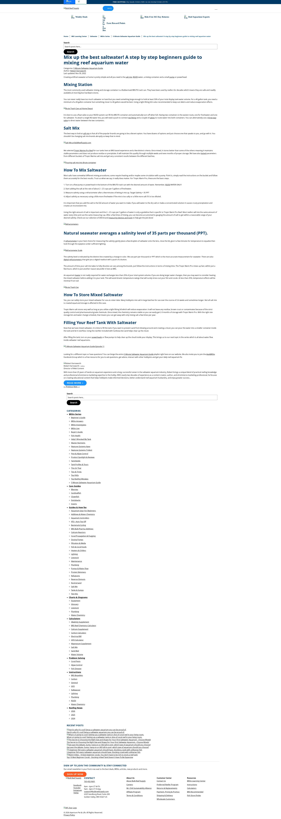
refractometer (71, 241)
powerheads (97, 337)
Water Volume (77, 654)
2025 (73, 715)
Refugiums (75, 576)
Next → (77, 386)
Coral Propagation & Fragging (83, 536)
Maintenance (76, 561)
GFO (73, 686)
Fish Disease (76, 668)
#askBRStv (210, 354)
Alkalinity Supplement (80, 622)
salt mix (129, 77)
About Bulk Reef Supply (136, 781)
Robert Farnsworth (78, 71)
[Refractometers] (71, 224)
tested (203, 153)
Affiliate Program (133, 792)
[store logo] (73, 8)
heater (77, 275)
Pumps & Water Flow (79, 568)
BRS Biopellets (77, 675)
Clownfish (75, 496)
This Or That (76, 468)
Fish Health (75, 435)
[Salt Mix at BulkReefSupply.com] (77, 143)
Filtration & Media (78, 543)
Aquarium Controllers (80, 518)
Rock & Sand (76, 583)
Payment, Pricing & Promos (168, 792)
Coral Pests (75, 661)
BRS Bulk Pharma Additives (82, 529)
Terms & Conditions (134, 795)
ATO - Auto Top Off (78, 521)
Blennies (74, 489)
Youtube (76, 788)
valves (152, 118)
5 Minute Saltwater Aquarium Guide (127, 36)
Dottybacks (75, 500)
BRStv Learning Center (196, 781)
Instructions (192, 784)
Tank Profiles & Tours (79, 464)
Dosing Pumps (77, 539)
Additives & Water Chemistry (83, 514)
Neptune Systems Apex (80, 446)
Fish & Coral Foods (78, 547)
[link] (211, 8)
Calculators (191, 788)
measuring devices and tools (120, 218)
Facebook (77, 785)
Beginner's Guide (78, 417)
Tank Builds (75, 461)
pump (171, 77)
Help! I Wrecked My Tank (81, 439)
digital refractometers (73, 259)
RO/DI (135, 77)
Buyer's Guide (77, 432)
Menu (109, 8)
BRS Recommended (195, 792)
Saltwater (94, 36)
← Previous (69, 386)
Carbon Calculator (78, 633)
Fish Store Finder (194, 795)
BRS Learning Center (79, 36)
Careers (129, 784)
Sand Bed (75, 651)
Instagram (77, 790)
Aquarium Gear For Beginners (83, 510)
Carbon (74, 679)
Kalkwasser (75, 690)
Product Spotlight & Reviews (83, 457)
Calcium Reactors (78, 532)
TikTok (75, 793)
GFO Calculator (77, 640)
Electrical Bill (76, 636)
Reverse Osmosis (78, 579)
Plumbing (75, 565)
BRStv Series (105, 36)
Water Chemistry (78, 615)
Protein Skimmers (78, 572)
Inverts (74, 504)
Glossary (74, 604)
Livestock (75, 557)
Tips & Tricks (76, 472)
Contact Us (161, 781)
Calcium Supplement (79, 629)
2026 (73, 711)
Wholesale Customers (166, 799)
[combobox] (140, 46)
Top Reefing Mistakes (79, 479)
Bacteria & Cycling (78, 525)
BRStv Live (75, 428)
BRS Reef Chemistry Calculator (83, 625)
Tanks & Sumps (77, 590)
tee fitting (132, 118)
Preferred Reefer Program (167, 784)
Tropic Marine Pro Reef (83, 150)
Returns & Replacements (167, 788)
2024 (73, 718)
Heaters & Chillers (78, 550)
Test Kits (74, 594)
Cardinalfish (76, 493)
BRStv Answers (77, 421)
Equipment (75, 600)
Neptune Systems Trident (81, 450)
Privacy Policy (69, 815)
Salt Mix (74, 586)
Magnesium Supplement (81, 643)
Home (66, 36)
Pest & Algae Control (79, 453)
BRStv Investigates (78, 425)
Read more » (75, 383)
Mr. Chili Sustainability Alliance (138, 788)
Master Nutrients (78, 443)
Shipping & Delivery (165, 795)
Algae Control (76, 665)
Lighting (74, 554)
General (74, 682)
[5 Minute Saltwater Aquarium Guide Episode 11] (84, 346)
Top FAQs (75, 475)
